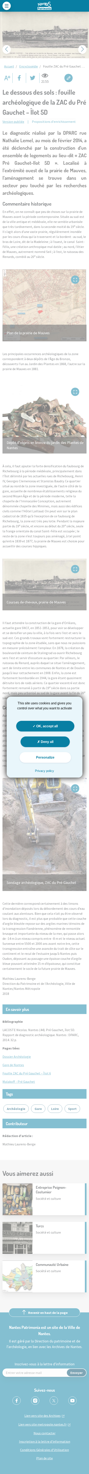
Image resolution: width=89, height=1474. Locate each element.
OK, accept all (46, 726)
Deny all (46, 742)
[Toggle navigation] (6, 6)
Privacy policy (44, 771)
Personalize (45, 757)
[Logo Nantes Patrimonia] (44, 6)
